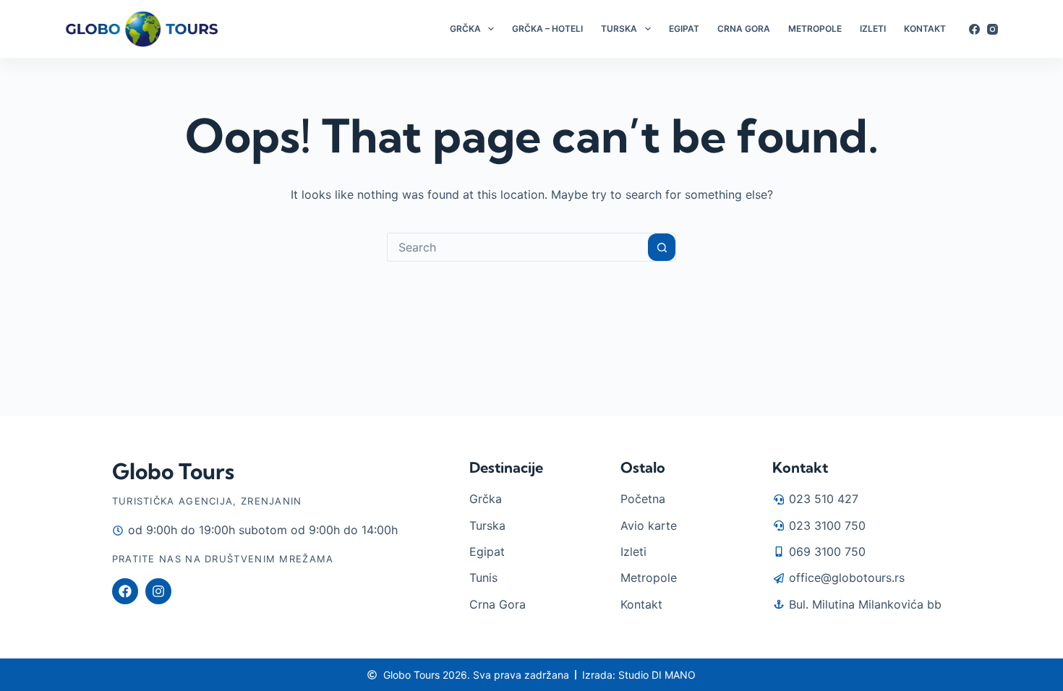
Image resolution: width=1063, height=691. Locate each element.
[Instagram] (992, 29)
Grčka (465, 28)
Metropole (815, 28)
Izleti (873, 28)
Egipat (684, 28)
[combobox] (518, 247)
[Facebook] (974, 29)
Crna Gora (743, 28)
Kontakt (925, 28)
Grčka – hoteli (547, 28)
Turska (619, 28)
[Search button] (661, 247)
